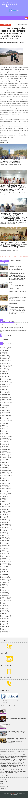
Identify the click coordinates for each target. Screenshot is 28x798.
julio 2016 (4, 512)
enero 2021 (4, 433)
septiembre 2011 (5, 600)
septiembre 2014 (6, 547)
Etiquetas (18, 261)
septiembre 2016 (6, 511)
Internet (8, 724)
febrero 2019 (5, 467)
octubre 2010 (5, 618)
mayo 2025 (4, 352)
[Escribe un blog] (2, 140)
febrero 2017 (5, 503)
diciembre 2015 (5, 524)
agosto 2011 (4, 602)
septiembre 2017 (6, 493)
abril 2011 (4, 608)
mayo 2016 (4, 516)
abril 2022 (4, 409)
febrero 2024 (5, 375)
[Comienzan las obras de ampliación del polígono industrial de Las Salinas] (4, 268)
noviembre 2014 (5, 543)
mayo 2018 (4, 480)
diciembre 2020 (5, 435)
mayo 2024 (4, 371)
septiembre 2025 (6, 347)
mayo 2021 (4, 427)
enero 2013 (4, 576)
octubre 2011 (5, 598)
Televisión (8, 710)
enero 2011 (4, 613)
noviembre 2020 (6, 436)
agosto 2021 (5, 422)
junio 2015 (4, 532)
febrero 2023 (5, 394)
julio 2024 (4, 368)
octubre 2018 (5, 474)
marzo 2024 (5, 373)
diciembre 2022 (5, 397)
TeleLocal (2, 788)
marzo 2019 (4, 465)
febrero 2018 (5, 485)
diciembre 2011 (5, 595)
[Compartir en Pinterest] (6, 140)
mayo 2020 (4, 444)
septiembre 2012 (6, 582)
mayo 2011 (4, 607)
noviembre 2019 (5, 454)
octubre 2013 (5, 563)
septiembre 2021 (6, 420)
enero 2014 (4, 558)
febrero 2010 (5, 631)
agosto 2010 (5, 621)
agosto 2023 (5, 384)
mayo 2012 (4, 587)
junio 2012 (4, 586)
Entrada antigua (24, 256)
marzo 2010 (4, 629)
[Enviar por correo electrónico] (1, 140)
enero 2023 (4, 396)
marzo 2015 (4, 537)
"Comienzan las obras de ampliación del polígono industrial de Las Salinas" (15, 268)
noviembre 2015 (5, 525)
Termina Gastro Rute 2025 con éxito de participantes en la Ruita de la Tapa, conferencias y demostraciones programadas (16, 740)
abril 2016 (4, 517)
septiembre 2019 (6, 457)
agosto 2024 (5, 366)
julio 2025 (4, 349)
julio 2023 (4, 386)
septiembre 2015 (6, 529)
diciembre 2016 (5, 506)
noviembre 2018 (5, 472)
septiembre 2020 (6, 440)
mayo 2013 (4, 569)
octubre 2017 (5, 491)
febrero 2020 (5, 449)
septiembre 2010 (6, 620)
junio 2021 (4, 425)
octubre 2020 (5, 438)
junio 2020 (4, 443)
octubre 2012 (5, 581)
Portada (2, 785)
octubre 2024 (5, 363)
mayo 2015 (4, 534)
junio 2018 (4, 478)
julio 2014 (4, 548)
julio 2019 (4, 459)
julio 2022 (4, 404)
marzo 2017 (4, 501)
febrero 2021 (5, 431)
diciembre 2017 (5, 488)
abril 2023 (4, 391)
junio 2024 (4, 370)
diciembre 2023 (5, 378)
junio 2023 (4, 388)
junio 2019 (4, 461)
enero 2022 (4, 414)
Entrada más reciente (5, 256)
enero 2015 (4, 540)
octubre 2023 (5, 381)
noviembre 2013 (5, 561)
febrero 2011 (5, 611)
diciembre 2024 (5, 360)
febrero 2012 (5, 592)
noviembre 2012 (5, 579)
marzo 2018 (4, 483)
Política (2, 783)
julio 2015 (4, 530)
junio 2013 (4, 568)
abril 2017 (4, 499)
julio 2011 (4, 603)
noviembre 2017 (5, 490)
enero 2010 (4, 633)
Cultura (2, 779)
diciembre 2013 (5, 560)
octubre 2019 (5, 456)
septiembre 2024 (6, 365)
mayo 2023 (4, 389)
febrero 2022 (5, 412)
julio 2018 (4, 477)
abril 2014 (4, 553)
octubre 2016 (5, 509)
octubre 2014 (5, 545)
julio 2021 (4, 423)
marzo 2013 (4, 573)
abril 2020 (4, 446)
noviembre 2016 (5, 508)
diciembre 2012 (5, 577)
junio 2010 (4, 624)
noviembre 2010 (5, 616)
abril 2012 (4, 589)
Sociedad (2, 786)
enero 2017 (4, 504)
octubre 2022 (5, 401)
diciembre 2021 (5, 415)
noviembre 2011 (5, 597)
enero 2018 (4, 487)
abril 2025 (4, 353)
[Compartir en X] (4, 140)
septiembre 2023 (6, 383)
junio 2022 (4, 405)
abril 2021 (4, 428)
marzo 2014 (4, 555)
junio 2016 (4, 514)
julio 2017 (4, 495)
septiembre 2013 (6, 564)
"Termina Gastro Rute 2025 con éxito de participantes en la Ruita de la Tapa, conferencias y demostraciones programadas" (17, 300)
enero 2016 (4, 522)
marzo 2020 (5, 448)
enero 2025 (4, 358)
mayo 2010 (4, 626)
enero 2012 (4, 594)
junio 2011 (4, 605)
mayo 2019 (4, 462)
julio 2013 (4, 566)
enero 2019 (4, 469)
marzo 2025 (5, 355)
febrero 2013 (5, 574)
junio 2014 (4, 550)
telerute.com (13, 793)
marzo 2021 (4, 430)
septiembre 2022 (6, 402)
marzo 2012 (4, 590)
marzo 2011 (4, 610)
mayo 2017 (4, 498)
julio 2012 (4, 584)
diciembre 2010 (5, 615)
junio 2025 (4, 350)
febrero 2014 (5, 556)
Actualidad (5, 261)
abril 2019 (4, 464)
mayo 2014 (4, 551)
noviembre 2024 (6, 362)
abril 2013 (4, 571)
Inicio (15, 256)
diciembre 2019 (5, 452)
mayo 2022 (4, 407)
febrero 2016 (5, 521)
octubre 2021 (5, 418)
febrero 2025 (5, 357)
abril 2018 (4, 482)
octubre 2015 (5, 527)
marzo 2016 (4, 519)
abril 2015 (4, 535)
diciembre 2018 (5, 470)
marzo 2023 (5, 392)
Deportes (2, 781)
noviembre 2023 (6, 379)
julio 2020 (4, 441)
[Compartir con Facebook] (5, 140)
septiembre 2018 (6, 475)
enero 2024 (4, 376)
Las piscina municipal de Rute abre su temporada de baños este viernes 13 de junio (16, 733)
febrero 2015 (5, 538)
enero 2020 (4, 451)
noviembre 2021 (5, 417)
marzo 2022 (5, 410)
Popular (12, 261)
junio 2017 (4, 496)
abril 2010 (4, 628)
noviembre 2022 (6, 399)
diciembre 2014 (5, 542)
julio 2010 (4, 623)
